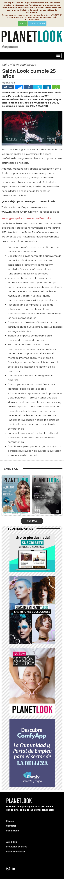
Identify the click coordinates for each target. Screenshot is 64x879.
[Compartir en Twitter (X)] (37, 87)
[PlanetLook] (8, 869)
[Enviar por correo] (19, 87)
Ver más (32, 521)
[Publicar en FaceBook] (28, 87)
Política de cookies (15, 851)
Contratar (11, 825)
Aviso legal (11, 841)
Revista (10, 821)
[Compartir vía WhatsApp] (56, 87)
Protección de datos (16, 846)
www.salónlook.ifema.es (17, 211)
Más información (37, 23)
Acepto (22, 23)
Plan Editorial (12, 830)
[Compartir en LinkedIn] (47, 87)
